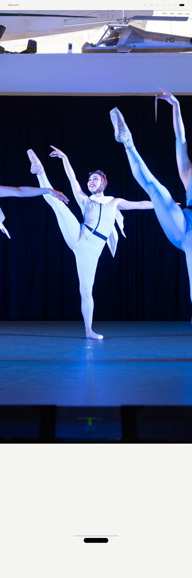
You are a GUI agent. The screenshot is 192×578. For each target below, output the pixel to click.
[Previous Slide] (1, 227)
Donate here (96, 540)
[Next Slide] (190, 227)
